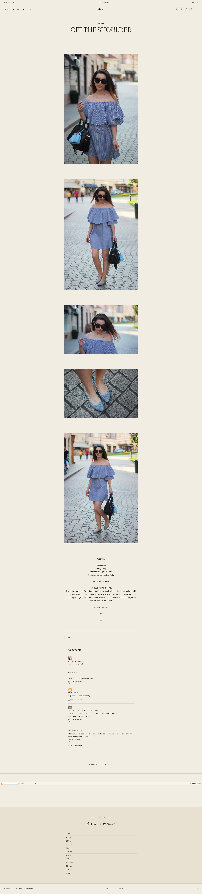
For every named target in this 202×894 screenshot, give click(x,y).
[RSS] (196, 9)
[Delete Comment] (101, 683)
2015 (69, 852)
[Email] (191, 9)
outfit (101, 23)
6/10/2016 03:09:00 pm (75, 681)
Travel (38, 9)
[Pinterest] (181, 9)
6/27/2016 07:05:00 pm (75, 740)
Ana (101, 9)
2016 (69, 848)
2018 (68, 841)
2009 (68, 873)
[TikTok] (186, 9)
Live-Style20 (73, 661)
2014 (69, 855)
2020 (68, 834)
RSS (196, 888)
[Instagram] (176, 9)
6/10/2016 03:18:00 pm (75, 699)
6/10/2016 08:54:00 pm (75, 719)
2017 (69, 844)
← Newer (93, 764)
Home (6, 9)
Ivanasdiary (73, 692)
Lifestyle (27, 9)
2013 (69, 859)
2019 (68, 837)
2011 (69, 866)
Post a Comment (75, 746)
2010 (69, 870)
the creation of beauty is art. (81, 710)
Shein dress (101, 565)
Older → (109, 764)
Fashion (16, 9)
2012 (69, 862)
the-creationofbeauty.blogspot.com (82, 716)
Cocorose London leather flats (101, 575)
